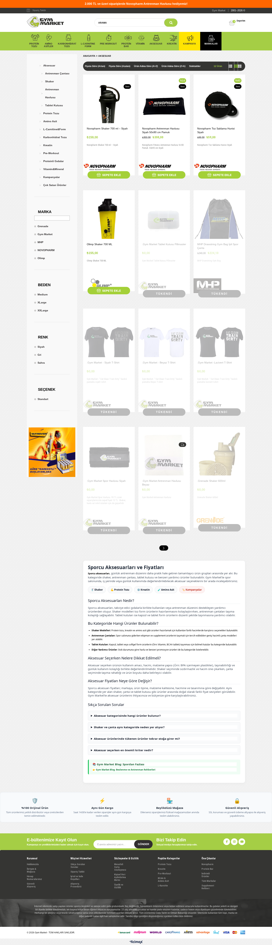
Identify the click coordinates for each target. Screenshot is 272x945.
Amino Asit (50, 121)
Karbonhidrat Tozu (55, 137)
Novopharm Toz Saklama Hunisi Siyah (216, 130)
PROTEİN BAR (126, 45)
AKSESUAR (156, 43)
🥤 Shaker (97, 589)
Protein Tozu (51, 113)
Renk (43, 337)
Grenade (43, 226)
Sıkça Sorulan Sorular (77, 865)
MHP (40, 242)
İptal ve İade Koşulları (76, 877)
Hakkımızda (33, 864)
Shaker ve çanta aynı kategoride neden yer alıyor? (129, 727)
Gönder (143, 844)
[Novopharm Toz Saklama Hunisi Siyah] (219, 106)
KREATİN (172, 43)
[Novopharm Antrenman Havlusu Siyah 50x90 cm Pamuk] (164, 106)
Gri (39, 354)
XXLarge (43, 310)
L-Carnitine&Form (54, 129)
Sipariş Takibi (39, 10)
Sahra (41, 362)
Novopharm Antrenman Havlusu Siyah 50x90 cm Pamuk (160, 130)
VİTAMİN (140, 43)
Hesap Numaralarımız (34, 877)
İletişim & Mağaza (31, 870)
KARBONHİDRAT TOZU (67, 45)
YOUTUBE (242, 841)
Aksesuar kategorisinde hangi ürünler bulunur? (127, 715)
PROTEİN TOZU (34, 45)
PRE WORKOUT (108, 43)
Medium (43, 294)
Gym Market (45, 234)
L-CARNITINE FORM (88, 45)
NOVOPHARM (46, 250)
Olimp (41, 258)
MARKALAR (211, 43)
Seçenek (46, 389)
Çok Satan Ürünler (54, 185)
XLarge (42, 302)
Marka (44, 212)
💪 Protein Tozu (120, 589)
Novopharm (207, 864)
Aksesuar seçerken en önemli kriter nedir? (123, 750)
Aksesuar (49, 65)
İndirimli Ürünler (206, 875)
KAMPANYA (189, 43)
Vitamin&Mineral (53, 169)
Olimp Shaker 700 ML (99, 244)
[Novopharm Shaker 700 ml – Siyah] (109, 106)
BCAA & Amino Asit (163, 879)
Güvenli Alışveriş (31, 885)
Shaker (49, 81)
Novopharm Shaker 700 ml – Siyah (107, 128)
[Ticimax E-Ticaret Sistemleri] (136, 942)
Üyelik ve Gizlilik (118, 886)
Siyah (41, 346)
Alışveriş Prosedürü (75, 885)
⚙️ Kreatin (143, 589)
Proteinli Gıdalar (53, 161)
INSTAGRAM (234, 841)
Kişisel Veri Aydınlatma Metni (120, 877)
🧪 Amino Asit (166, 589)
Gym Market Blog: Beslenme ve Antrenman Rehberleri (125, 769)
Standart (43, 399)
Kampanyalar (51, 177)
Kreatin (47, 145)
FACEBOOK (226, 841)
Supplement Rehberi (208, 887)
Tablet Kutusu (54, 105)
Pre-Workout (51, 153)
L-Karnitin (163, 885)
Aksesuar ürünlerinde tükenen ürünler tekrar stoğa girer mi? (137, 738)
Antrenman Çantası (57, 73)
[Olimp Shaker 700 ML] (109, 221)
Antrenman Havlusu (52, 93)
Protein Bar (207, 868)
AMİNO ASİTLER (48, 45)
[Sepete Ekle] (109, 175)
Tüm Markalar (209, 881)
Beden (44, 285)
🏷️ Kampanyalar (192, 589)
